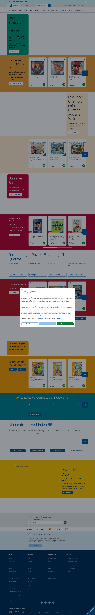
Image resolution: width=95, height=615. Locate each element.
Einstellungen (29, 323)
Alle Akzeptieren (65, 323)
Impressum (58, 318)
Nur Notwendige (47, 323)
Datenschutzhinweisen (45, 318)
